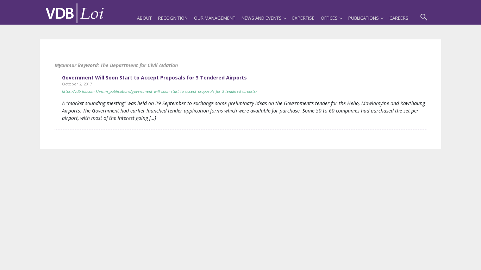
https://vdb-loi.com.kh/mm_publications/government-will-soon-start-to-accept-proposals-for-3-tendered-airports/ (159, 91)
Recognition (173, 18)
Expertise (303, 18)
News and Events (262, 18)
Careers (398, 18)
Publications (363, 18)
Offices (329, 18)
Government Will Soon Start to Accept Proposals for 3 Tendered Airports (154, 77)
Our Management (214, 18)
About (144, 18)
